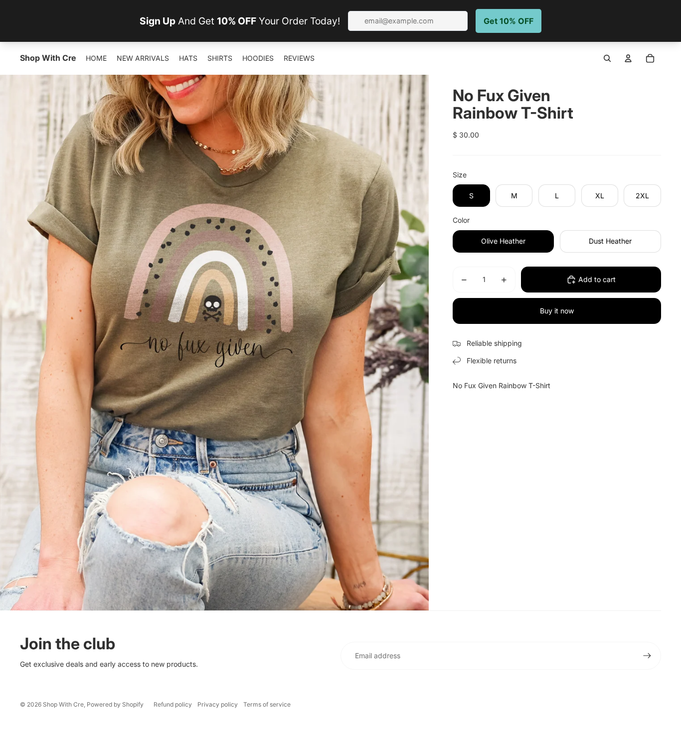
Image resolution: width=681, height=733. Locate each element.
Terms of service (267, 704)
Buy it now (557, 310)
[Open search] (607, 58)
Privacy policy (217, 704)
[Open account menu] (628, 58)
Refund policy (173, 704)
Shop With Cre (63, 704)
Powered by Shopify (115, 704)
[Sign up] (647, 655)
